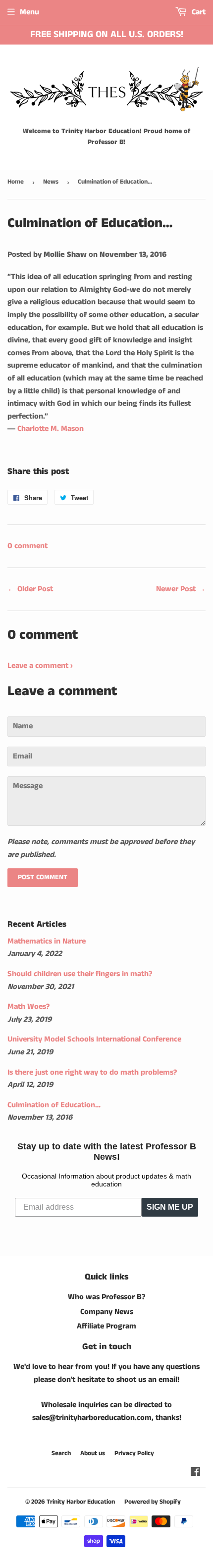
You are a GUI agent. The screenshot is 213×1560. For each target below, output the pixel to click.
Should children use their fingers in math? (79, 974)
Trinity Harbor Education (81, 1502)
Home (15, 182)
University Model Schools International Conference (94, 1039)
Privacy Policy (134, 1453)
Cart (198, 12)
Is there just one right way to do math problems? (92, 1072)
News (50, 182)
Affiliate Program (106, 1326)
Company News (106, 1312)
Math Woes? (28, 1006)
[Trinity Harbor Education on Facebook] (195, 1473)
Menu (29, 12)
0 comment (27, 546)
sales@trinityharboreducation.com (92, 1417)
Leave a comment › (40, 665)
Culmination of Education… (54, 1105)
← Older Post (30, 589)
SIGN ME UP (170, 1207)
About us (92, 1453)
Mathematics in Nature (46, 941)
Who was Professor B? (106, 1297)
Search (61, 1453)
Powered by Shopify (152, 1502)
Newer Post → (181, 589)
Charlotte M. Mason (50, 428)
